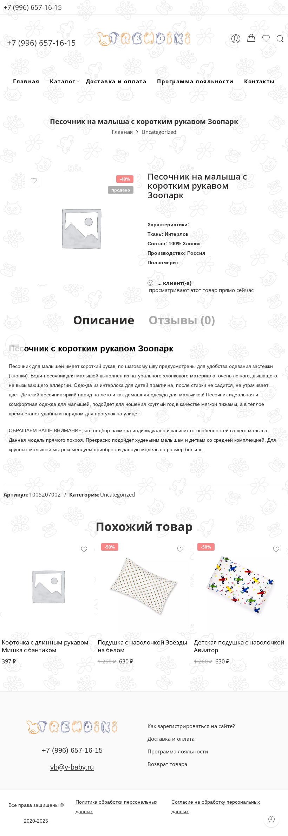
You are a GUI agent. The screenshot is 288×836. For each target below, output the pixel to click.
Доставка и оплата (116, 81)
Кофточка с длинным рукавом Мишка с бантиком (45, 646)
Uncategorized (159, 131)
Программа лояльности (195, 81)
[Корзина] (251, 39)
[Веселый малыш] (72, 726)
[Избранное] (34, 181)
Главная (26, 81)
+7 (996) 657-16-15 (33, 7)
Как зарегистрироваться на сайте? (191, 726)
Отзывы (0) (182, 320)
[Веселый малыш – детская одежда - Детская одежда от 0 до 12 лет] (144, 39)
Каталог (62, 81)
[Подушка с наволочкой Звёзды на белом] (144, 586)
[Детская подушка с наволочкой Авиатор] (240, 586)
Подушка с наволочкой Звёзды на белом (142, 646)
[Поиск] (280, 39)
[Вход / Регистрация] (235, 38)
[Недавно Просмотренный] (271, 819)
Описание (104, 320)
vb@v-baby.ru (72, 767)
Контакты (259, 81)
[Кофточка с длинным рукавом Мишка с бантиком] (48, 586)
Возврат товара (167, 763)
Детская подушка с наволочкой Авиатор (239, 646)
